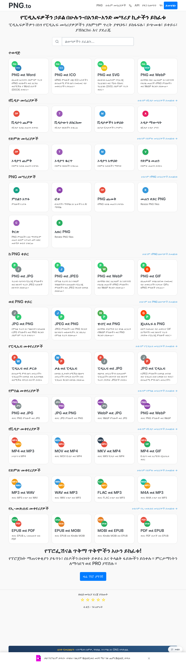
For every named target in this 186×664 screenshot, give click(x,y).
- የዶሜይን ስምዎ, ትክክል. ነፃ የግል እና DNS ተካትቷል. (93, 649)
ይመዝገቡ (170, 5)
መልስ (177, 649)
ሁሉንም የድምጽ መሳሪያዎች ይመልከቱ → (157, 138)
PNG (99, 5)
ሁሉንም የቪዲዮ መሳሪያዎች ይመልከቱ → (157, 100)
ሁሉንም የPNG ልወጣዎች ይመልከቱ (159, 254)
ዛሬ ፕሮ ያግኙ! (93, 576)
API (137, 5)
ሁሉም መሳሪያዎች (116, 5)
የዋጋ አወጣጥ (149, 5)
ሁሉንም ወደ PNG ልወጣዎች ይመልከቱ (158, 301)
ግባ (160, 5)
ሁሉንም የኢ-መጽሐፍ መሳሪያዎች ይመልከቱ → (154, 508)
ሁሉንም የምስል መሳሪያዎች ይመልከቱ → (157, 390)
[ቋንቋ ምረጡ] (130, 5)
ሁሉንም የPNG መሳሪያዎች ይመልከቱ (159, 176)
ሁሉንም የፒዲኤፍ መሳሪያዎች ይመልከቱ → (156, 346)
